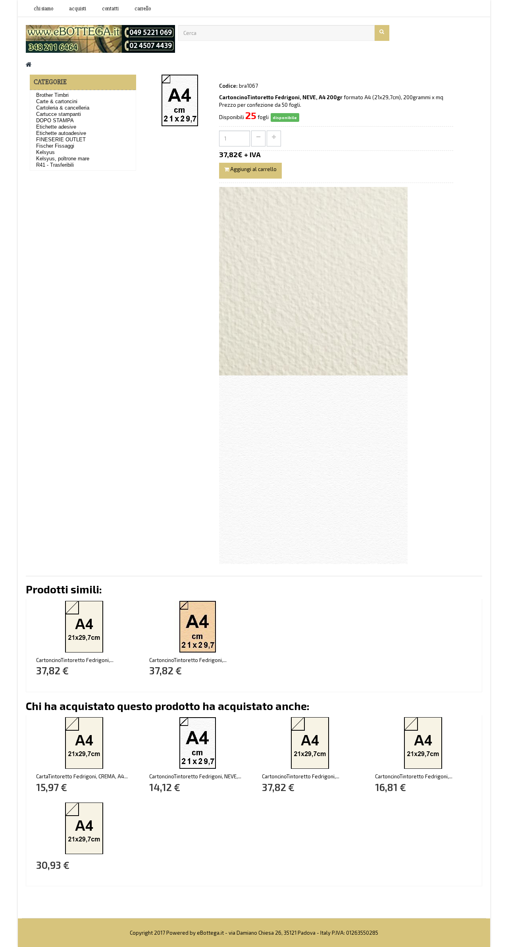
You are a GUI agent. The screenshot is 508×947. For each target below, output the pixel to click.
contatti (110, 9)
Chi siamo (43, 9)
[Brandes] (100, 38)
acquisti (77, 9)
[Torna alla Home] (29, 64)
